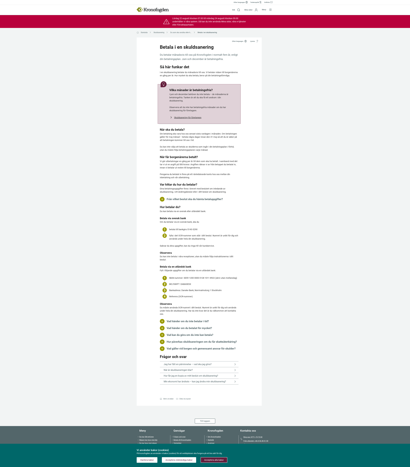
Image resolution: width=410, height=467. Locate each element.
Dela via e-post (185, 399)
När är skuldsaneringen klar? (178, 370)
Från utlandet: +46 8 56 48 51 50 (255, 441)
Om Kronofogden (214, 437)
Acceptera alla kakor (214, 460)
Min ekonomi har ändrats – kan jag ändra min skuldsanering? (195, 381)
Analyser (211, 443)
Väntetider (178, 443)
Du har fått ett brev (146, 437)
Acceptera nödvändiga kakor (179, 460)
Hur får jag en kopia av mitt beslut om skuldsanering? (191, 375)
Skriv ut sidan (168, 399)
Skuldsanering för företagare (187, 117)
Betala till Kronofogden (182, 440)
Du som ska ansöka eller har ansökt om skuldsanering (183, 32)
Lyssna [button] (252, 41)
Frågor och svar (180, 437)
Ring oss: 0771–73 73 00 (252, 437)
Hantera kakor (147, 460)
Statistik (211, 440)
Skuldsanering (159, 32)
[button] (236, 10)
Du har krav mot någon (148, 443)
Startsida (144, 32)
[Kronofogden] (153, 9)
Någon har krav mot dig (148, 440)
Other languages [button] (237, 41)
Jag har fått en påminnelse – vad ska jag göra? (188, 364)
